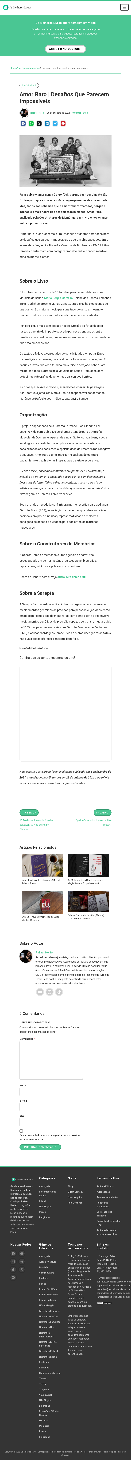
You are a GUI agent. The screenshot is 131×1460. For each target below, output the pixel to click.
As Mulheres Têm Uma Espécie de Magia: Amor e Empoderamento (85, 882)
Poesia (42, 1212)
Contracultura (46, 1272)
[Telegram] (55, 123)
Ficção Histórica (47, 1300)
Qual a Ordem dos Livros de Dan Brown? (94, 822)
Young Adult (45, 1395)
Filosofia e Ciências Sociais (49, 1413)
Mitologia (44, 1426)
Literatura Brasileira (49, 1311)
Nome (22, 1085)
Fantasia (43, 1278)
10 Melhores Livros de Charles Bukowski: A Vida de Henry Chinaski (36, 825)
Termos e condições (107, 1197)
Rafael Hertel (37, 113)
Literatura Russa (48, 1356)
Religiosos (44, 1217)
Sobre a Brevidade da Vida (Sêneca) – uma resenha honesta (87, 917)
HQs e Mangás (46, 1305)
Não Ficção (23, 68)
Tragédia (44, 1389)
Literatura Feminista (49, 1322)
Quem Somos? (75, 1192)
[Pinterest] (63, 123)
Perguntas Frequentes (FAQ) (108, 1223)
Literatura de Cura (48, 1316)
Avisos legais (103, 1192)
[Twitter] (39, 123)
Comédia (43, 1267)
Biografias (34, 68)
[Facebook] (23, 123)
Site (21, 1115)
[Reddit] (13, 1277)
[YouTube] (40, 992)
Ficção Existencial (48, 1294)
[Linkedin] (47, 123)
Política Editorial (105, 1186)
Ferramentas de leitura (47, 1193)
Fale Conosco (75, 1202)
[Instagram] (49, 992)
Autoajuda (44, 1186)
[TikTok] (59, 992)
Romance (44, 1367)
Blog (70, 1186)
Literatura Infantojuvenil (46, 1335)
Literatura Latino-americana (48, 1344)
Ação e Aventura (47, 1262)
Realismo (44, 1362)
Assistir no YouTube (65, 48)
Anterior (29, 812)
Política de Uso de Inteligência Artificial (107, 1232)
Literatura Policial (48, 1351)
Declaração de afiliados (104, 1214)
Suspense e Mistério (50, 1373)
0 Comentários (80, 113)
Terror (42, 1384)
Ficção (42, 1201)
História (43, 1420)
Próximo (102, 812)
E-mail (23, 1100)
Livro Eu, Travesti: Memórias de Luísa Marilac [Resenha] (40, 918)
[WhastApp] (31, 123)
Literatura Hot (46, 1327)
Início (14, 68)
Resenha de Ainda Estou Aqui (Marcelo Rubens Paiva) (41, 882)
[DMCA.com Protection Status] (109, 1303)
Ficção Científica (48, 1289)
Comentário (27, 1038)
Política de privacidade (103, 1204)
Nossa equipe (75, 1197)
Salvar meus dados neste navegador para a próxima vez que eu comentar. (49, 1137)
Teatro (42, 1378)
